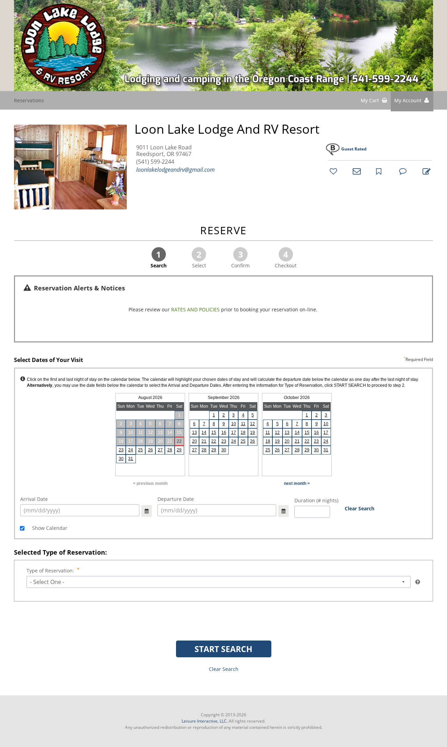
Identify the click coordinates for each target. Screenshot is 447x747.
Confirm (240, 259)
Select (199, 259)
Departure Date (175, 499)
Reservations (29, 100)
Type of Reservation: (50, 570)
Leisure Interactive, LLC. (205, 721)
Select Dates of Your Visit (223, 360)
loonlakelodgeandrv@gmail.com (175, 169)
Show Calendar (49, 528)
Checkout (285, 259)
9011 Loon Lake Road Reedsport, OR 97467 (164, 150)
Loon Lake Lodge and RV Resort (227, 129)
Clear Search (359, 508)
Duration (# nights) (316, 500)
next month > (297, 483)
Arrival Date (34, 499)
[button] (412, 101)
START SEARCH (223, 648)
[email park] (355, 171)
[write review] (425, 171)
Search (159, 259)
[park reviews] (402, 171)
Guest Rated (354, 149)
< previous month (150, 483)
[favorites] (332, 171)
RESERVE (223, 230)
